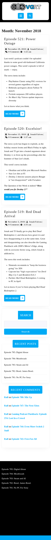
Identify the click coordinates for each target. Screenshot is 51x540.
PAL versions (37, 81)
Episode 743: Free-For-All (24, 439)
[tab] (21, 16)
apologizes (22, 88)
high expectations (29, 271)
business (42, 265)
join (28, 170)
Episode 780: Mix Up (22, 397)
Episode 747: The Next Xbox (25, 405)
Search (25, 315)
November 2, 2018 (16, 222)
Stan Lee (12, 173)
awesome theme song (20, 250)
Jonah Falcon (36, 49)
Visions (24, 97)
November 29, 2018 (17, 49)
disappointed (20, 180)
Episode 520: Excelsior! (23, 128)
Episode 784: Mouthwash (15, 358)
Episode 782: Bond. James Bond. (19, 371)
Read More (15, 114)
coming (41, 278)
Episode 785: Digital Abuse (16, 352)
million (32, 94)
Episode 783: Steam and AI (16, 365)
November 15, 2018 (17, 134)
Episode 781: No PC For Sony (17, 377)
